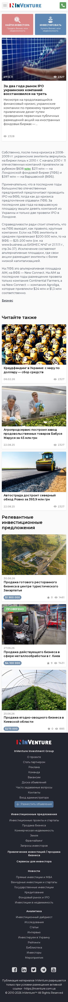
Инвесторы (34, 952)
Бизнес (7, 300)
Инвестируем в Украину (34, 937)
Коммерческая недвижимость (34, 830)
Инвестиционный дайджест (34, 917)
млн (27, 168)
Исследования (34, 922)
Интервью (34, 932)
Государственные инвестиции (34, 887)
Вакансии (34, 777)
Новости (34, 871)
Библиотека (34, 947)
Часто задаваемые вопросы (34, 787)
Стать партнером (34, 762)
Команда (34, 772)
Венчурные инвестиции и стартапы (34, 882)
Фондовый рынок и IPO (34, 897)
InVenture (34, 751)
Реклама (34, 767)
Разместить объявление (36, 804)
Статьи (34, 927)
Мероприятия (34, 957)
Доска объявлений (34, 782)
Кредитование (34, 892)
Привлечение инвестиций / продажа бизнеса (34, 853)
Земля (34, 835)
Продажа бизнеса (34, 825)
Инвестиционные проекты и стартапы (34, 820)
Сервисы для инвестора (34, 861)
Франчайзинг (34, 840)
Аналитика (34, 911)
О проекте (34, 757)
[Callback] (63, 5)
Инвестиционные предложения (34, 814)
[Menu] (5, 5)
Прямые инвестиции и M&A (34, 877)
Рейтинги (34, 942)
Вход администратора (34, 797)
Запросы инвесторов (34, 845)
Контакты (34, 792)
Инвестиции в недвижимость (34, 902)
